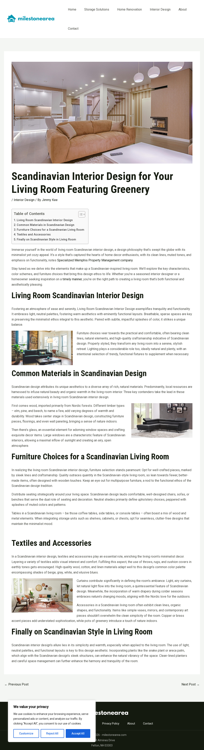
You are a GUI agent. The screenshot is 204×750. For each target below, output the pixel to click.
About (182, 9)
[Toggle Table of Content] (79, 214)
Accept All (78, 733)
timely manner (72, 279)
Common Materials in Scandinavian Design (45, 225)
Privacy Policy (110, 723)
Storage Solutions (96, 9)
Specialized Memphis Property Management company (95, 260)
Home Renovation (129, 9)
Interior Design (160, 9)
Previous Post (16, 684)
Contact (73, 28)
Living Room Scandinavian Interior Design (45, 220)
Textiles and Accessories (34, 234)
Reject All (52, 733)
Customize (26, 733)
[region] (52, 721)
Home (72, 9)
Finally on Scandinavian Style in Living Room (46, 239)
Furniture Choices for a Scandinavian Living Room (50, 229)
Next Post (190, 684)
